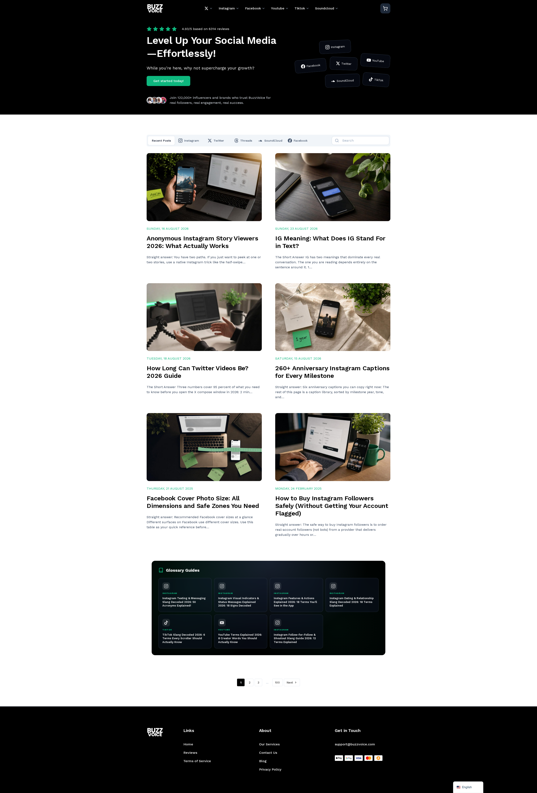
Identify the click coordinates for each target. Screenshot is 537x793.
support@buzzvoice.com (355, 744)
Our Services (269, 744)
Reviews (190, 753)
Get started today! (168, 81)
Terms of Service (197, 761)
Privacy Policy (270, 769)
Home (188, 744)
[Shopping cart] (385, 8)
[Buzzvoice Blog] (155, 8)
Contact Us (268, 753)
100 (277, 682)
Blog (263, 761)
